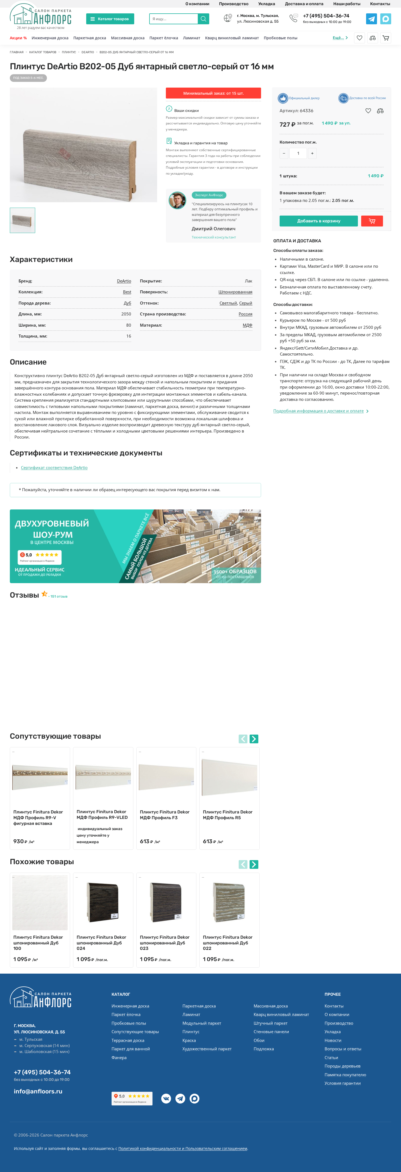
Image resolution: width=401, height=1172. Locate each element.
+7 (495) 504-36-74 (326, 16)
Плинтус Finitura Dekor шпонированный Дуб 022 (228, 943)
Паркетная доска (89, 37)
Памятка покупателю (345, 1074)
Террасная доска (128, 1040)
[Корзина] (385, 37)
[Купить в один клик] (372, 221)
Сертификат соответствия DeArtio (54, 467)
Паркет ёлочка (163, 37)
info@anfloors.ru (38, 1091)
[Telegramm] (180, 1099)
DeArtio (124, 281)
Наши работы (346, 3)
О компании (197, 3)
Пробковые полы (280, 37)
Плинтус (190, 1031)
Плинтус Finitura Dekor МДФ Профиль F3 (165, 814)
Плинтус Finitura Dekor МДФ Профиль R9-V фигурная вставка (38, 817)
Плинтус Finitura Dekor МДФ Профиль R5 (228, 814)
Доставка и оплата (304, 3)
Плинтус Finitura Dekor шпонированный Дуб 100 (38, 943)
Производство (234, 3)
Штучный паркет (271, 1023)
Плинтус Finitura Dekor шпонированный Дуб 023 (165, 943)
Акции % (18, 37)
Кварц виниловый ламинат (232, 37)
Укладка (266, 3)
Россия (245, 314)
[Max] (194, 1099)
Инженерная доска (50, 37)
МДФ (247, 325)
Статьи (331, 1057)
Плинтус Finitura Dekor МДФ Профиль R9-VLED (102, 814)
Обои (259, 1040)
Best (127, 291)
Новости (333, 1040)
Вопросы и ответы (343, 1048)
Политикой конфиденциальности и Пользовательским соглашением (182, 1148)
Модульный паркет (201, 1023)
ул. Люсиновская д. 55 (258, 18)
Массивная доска (128, 37)
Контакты (380, 3)
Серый (245, 303)
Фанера (119, 1057)
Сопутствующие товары (135, 1031)
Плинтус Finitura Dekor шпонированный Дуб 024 (101, 943)
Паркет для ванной (131, 1048)
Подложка (264, 1048)
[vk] (166, 1099)
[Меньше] (284, 153)
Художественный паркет (207, 1048)
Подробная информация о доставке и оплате (318, 410)
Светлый (228, 303)
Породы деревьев (343, 1066)
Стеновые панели (271, 1031)
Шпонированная (235, 291)
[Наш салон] (135, 546)
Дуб (127, 303)
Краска (189, 1040)
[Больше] (312, 153)
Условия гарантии (343, 1083)
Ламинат (191, 37)
